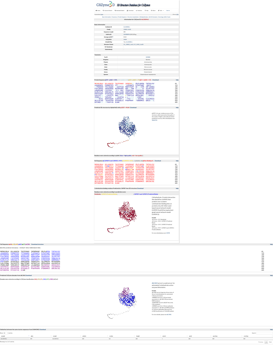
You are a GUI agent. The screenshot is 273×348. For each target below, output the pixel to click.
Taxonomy (114, 17)
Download (130, 10)
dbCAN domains (153, 17)
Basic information (106, 17)
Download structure (37, 244)
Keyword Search (108, 10)
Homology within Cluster (164, 17)
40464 (125, 39)
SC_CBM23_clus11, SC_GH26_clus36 (133, 44)
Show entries (6, 333)
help (177, 80)
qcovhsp (215, 336)
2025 (177, 14)
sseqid (55, 336)
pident (84, 336)
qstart (164, 336)
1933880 (148, 57)
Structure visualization (133, 17)
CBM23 (125, 29)
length (138, 336)
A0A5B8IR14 (127, 34)
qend (190, 336)
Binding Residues (144, 17)
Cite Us (168, 10)
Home (98, 10)
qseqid (3, 336)
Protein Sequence (122, 17)
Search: (254, 333)
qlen (32, 336)
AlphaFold (154, 120)
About (154, 10)
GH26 (129, 29)
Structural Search (120, 10)
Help (147, 10)
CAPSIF (168, 233)
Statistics (140, 10)
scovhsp (246, 336)
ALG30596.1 (127, 27)
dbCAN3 (155, 283)
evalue (111, 336)
